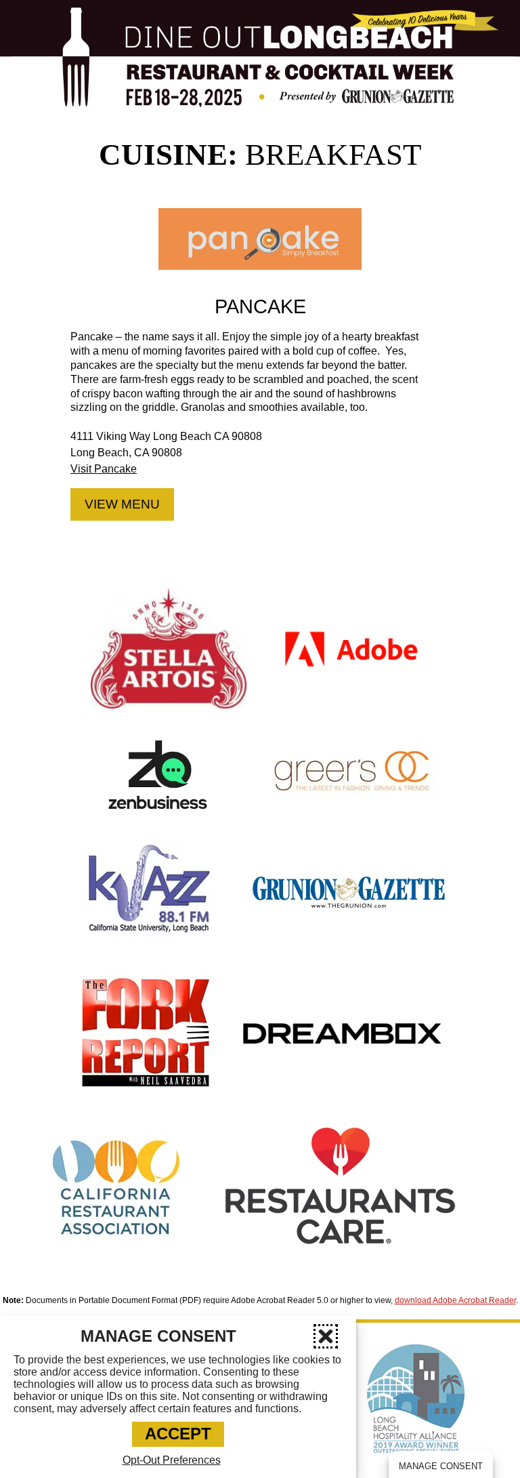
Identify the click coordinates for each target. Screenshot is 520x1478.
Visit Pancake (103, 469)
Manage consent (441, 1466)
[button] (326, 1336)
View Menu (122, 504)
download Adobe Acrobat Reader (455, 1300)
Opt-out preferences (172, 1460)
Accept (178, 1433)
